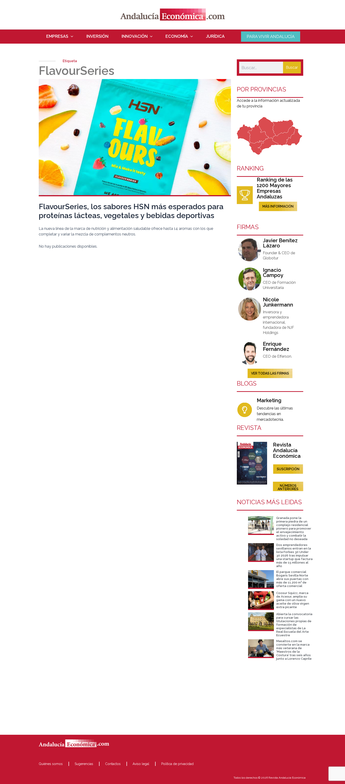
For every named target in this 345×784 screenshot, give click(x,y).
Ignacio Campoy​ (273, 272)
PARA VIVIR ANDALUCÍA (271, 36)
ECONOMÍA (176, 36)
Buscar (292, 67)
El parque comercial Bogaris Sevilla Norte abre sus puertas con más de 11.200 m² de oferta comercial (292, 579)
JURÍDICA (215, 36)
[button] (70, 36)
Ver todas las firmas (270, 373)
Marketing (269, 400)
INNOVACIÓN (135, 36)
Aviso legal (141, 764)
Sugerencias (84, 764)
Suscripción (288, 469)
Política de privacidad (177, 764)
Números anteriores (288, 487)
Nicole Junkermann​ (278, 302)
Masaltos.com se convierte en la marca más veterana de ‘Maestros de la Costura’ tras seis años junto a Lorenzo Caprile (294, 649)
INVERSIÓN (97, 36)
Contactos (113, 764)
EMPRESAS (57, 36)
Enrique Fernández (276, 346)
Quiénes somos (51, 764)
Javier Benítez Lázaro (280, 243)
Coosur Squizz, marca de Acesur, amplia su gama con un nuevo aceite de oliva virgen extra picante (292, 600)
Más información (278, 206)
